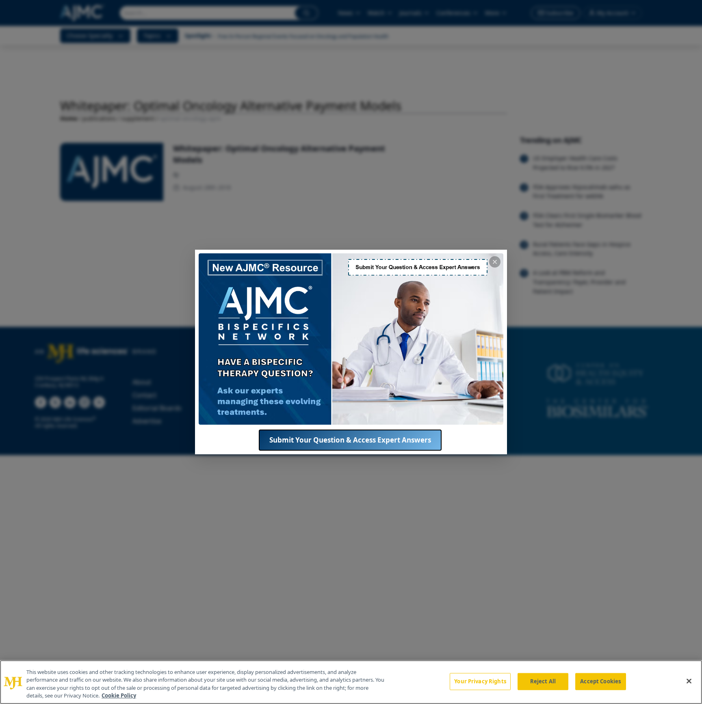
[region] (351, 682)
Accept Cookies (600, 681)
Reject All (543, 681)
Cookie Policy (119, 695)
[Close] (689, 681)
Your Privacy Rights (480, 681)
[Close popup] (494, 262)
